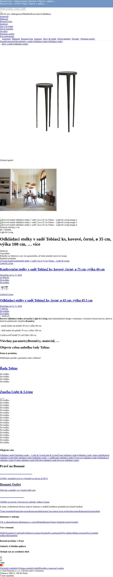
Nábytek (17, 41)
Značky (22, 533)
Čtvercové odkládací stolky (86, 458)
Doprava (16, 522)
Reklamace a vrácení (29, 522)
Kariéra (44, 533)
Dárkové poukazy (33, 533)
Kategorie (10, 41)
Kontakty (10, 533)
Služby (3, 533)
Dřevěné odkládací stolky (46, 460)
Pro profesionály (55, 533)
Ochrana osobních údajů (28, 568)
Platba (40, 522)
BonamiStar (12, 535)
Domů (3, 41)
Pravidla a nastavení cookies (51, 568)
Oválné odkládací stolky (24, 460)
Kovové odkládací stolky (68, 460)
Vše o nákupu (6, 522)
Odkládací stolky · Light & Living (30, 455)
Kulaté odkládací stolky (63, 458)
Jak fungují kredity (70, 522)
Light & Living (51, 455)
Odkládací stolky (55, 41)
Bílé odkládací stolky (23, 458)
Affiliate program (78, 533)
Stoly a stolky (27, 41)
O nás (16, 533)
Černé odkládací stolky (68, 455)
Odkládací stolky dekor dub (90, 455)
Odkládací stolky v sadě (43, 458)
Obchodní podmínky (9, 568)
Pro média (66, 533)
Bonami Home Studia (52, 522)
